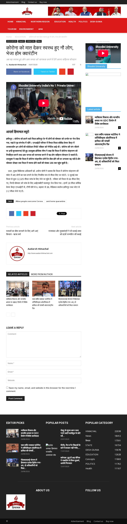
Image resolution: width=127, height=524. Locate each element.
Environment (26, 29)
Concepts (90, 459)
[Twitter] (30, 260)
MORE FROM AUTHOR (42, 274)
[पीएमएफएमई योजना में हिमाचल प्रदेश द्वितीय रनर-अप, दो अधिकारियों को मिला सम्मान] (69, 288)
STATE (88, 445)
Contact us (32, 2)
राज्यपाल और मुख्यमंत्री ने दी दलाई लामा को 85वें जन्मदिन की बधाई (64, 233)
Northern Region (40, 21)
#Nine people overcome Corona (29, 201)
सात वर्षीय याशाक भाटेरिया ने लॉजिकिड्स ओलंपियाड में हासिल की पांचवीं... (31, 448)
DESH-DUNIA (96, 21)
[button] (117, 25)
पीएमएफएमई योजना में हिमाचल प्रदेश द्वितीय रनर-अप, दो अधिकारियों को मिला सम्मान (69, 302)
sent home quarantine (55, 201)
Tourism (12, 29)
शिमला (39, 41)
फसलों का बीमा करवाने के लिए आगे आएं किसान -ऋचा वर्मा (22, 233)
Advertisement (12, 2)
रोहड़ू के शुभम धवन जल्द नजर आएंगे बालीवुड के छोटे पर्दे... (71, 433)
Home (10, 21)
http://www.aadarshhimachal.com (40, 253)
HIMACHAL (21, 21)
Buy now (43, 2)
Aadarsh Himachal (17, 64)
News (88, 435)
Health (72, 21)
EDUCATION (60, 21)
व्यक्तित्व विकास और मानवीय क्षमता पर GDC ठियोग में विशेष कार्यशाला (16, 302)
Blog (23, 2)
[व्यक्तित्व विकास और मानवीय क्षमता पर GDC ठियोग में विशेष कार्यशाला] (17, 288)
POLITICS (83, 21)
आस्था (40, 29)
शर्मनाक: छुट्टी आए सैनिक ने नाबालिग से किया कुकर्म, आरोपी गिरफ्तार (70, 460)
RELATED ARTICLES (17, 274)
